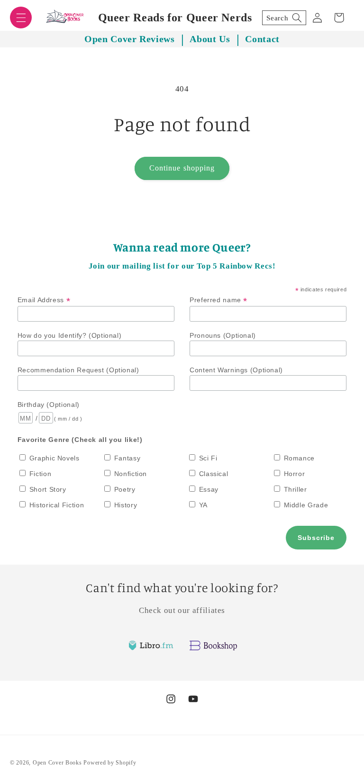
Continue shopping (182, 168)
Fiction (40, 473)
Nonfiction (130, 473)
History (125, 505)
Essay (208, 489)
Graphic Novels (54, 458)
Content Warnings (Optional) (236, 370)
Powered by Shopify (109, 762)
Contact (262, 39)
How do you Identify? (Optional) (70, 335)
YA (203, 505)
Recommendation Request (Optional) (78, 370)
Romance (299, 458)
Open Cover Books (57, 762)
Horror (294, 473)
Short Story (47, 489)
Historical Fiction (56, 505)
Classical (213, 473)
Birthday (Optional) (49, 404)
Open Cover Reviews (129, 39)
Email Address (44, 300)
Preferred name (218, 300)
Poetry (125, 489)
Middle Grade (306, 505)
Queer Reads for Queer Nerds (175, 17)
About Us (210, 39)
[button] (21, 17)
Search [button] (277, 18)
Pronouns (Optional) (223, 335)
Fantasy (127, 458)
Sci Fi (208, 458)
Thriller (295, 489)
